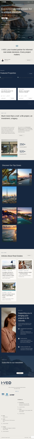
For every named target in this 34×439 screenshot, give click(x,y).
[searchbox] (8, 31)
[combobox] (25, 26)
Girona (20, 409)
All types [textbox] (19, 26)
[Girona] (18, 409)
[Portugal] (1, 426)
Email (4, 415)
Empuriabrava (21, 402)
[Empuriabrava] (18, 402)
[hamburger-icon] (32, 2)
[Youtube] (16, 391)
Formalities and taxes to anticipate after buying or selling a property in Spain (8, 274)
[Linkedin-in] (18, 391)
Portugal (4, 426)
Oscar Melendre (4, 270)
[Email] (1, 415)
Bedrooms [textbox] (2, 37)
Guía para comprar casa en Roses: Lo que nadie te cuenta (8, 295)
